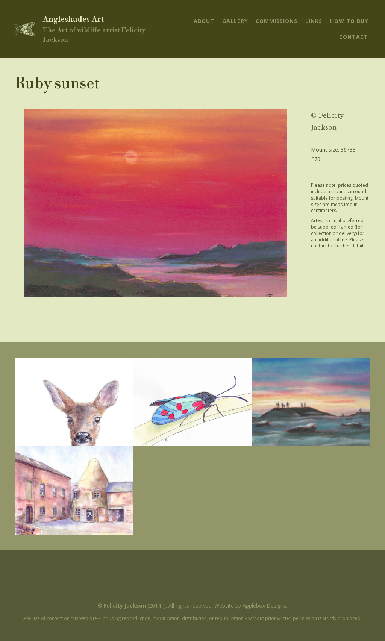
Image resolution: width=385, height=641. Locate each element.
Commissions (276, 20)
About (204, 20)
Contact (353, 36)
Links (313, 20)
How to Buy (349, 20)
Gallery (235, 20)
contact (319, 245)
